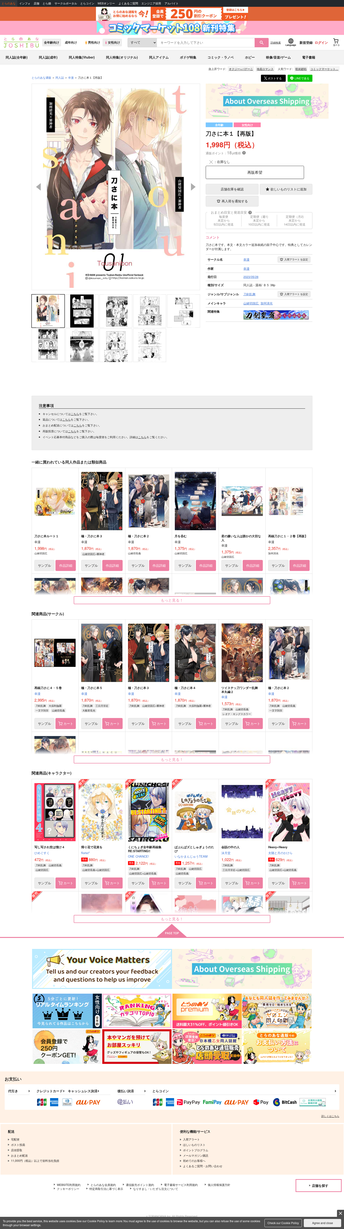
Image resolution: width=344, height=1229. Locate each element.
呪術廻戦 (301, 69)
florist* (85, 853)
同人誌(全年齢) (17, 57)
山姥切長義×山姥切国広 (96, 870)
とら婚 (47, 3)
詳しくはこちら (330, 1116)
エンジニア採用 (151, 3)
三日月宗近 (101, 705)
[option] (116, 187)
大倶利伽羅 (55, 705)
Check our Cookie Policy (283, 1223)
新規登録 (306, 42)
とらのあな (9, 3)
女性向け (114, 42)
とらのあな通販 (41, 77)
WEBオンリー (106, 3)
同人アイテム (159, 57)
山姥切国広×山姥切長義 (142, 873)
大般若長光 (88, 710)
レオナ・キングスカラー (237, 714)
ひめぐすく (42, 853)
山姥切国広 (42, 870)
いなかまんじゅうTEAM (191, 856)
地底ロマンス (265, 69)
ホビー (250, 57)
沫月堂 (226, 853)
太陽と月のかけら (280, 853)
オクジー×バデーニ (241, 69)
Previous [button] (38, 187)
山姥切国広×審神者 (93, 554)
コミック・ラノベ (221, 57)
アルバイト (172, 3)
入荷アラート (296, 259)
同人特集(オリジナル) (122, 57)
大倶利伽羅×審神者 (200, 705)
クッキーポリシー (68, 1189)
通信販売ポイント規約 (140, 1185)
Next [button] (193, 187)
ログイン (321, 42)
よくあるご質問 (128, 3)
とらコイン (87, 3)
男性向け (94, 42)
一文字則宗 (42, 710)
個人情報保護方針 (219, 1185)
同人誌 (59, 77)
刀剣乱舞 (41, 705)
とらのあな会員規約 (103, 1185)
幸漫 (37, 693)
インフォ (24, 3)
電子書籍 (308, 57)
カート (68, 723)
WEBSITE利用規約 (69, 1185)
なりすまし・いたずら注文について (155, 1189)
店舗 (36, 3)
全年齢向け (51, 42)
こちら (75, 414)
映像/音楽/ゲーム (278, 57)
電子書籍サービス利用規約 (181, 1185)
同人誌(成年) (48, 57)
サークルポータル (66, 3)
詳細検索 (276, 42)
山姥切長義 (58, 710)
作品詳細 (65, 565)
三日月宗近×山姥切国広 (236, 870)
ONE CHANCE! (138, 856)
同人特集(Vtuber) (82, 57)
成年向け (71, 42)
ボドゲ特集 (188, 57)
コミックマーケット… (324, 69)
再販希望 (254, 172)
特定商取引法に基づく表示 (106, 1189)
